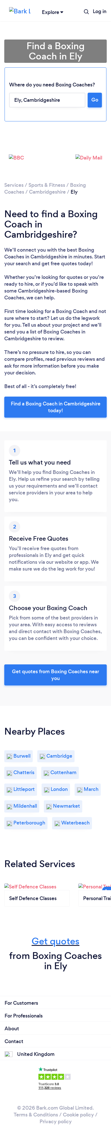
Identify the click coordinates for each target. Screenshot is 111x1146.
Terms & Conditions (36, 1114)
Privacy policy (56, 1121)
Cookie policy (78, 1114)
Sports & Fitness (46, 185)
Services (14, 185)
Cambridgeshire (47, 191)
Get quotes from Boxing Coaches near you (55, 675)
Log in (99, 11)
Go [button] (94, 99)
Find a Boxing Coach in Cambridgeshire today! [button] (55, 407)
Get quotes (55, 941)
